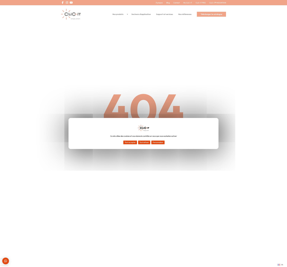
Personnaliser (158, 142)
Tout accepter (130, 142)
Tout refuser (144, 142)
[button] (5, 261)
